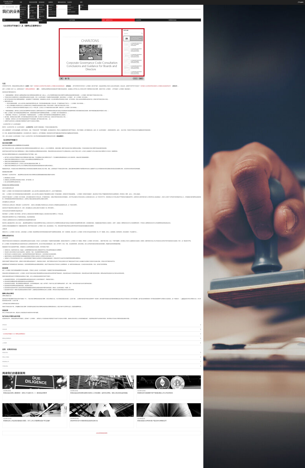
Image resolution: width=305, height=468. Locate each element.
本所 (21, 2)
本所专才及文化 (23, 7)
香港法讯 (50, 7)
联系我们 (21, 20)
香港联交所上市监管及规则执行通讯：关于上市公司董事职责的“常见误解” (26, 421)
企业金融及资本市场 (32, 8)
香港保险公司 (5, 361)
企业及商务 (31, 16)
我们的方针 (22, 11)
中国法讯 (50, 9)
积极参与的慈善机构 (71, 11)
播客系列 (40, 20)
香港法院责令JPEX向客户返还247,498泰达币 (151, 421)
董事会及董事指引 (6, 338)
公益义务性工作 (70, 7)
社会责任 (69, 2)
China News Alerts (52, 11)
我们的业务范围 (33, 2)
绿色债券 (40, 7)
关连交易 (4, 329)
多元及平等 (22, 14)
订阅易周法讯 (51, 5)
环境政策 (69, 9)
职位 (21, 18)
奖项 (21, 16)
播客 (40, 18)
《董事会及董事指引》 (30, 89)
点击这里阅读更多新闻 (101, 433)
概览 (21, 5)
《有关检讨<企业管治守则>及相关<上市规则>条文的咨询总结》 (49, 86)
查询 (81, 7)
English (301, 2)
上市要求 (4, 343)
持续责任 (4, 324)
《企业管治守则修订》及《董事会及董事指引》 (14, 333)
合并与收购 (31, 10)
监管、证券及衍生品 (32, 13)
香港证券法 (5, 352)
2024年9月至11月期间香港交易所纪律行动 (84, 421)
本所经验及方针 (23, 9)
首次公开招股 (41, 5)
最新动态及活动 (62, 2)
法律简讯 (50, 2)
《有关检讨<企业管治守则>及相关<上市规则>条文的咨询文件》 (155, 86)
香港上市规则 (5, 357)
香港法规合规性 (42, 9)
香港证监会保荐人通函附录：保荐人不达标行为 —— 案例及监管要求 (25, 393)
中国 (40, 14)
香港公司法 (41, 11)
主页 (3, 7)
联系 (81, 2)
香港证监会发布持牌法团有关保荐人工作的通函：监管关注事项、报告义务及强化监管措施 (98, 393)
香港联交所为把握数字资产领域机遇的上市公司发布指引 (155, 393)
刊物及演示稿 (41, 16)
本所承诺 (69, 5)
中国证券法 (5, 366)
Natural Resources (52, 14)
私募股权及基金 (32, 18)
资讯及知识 (41, 2)
